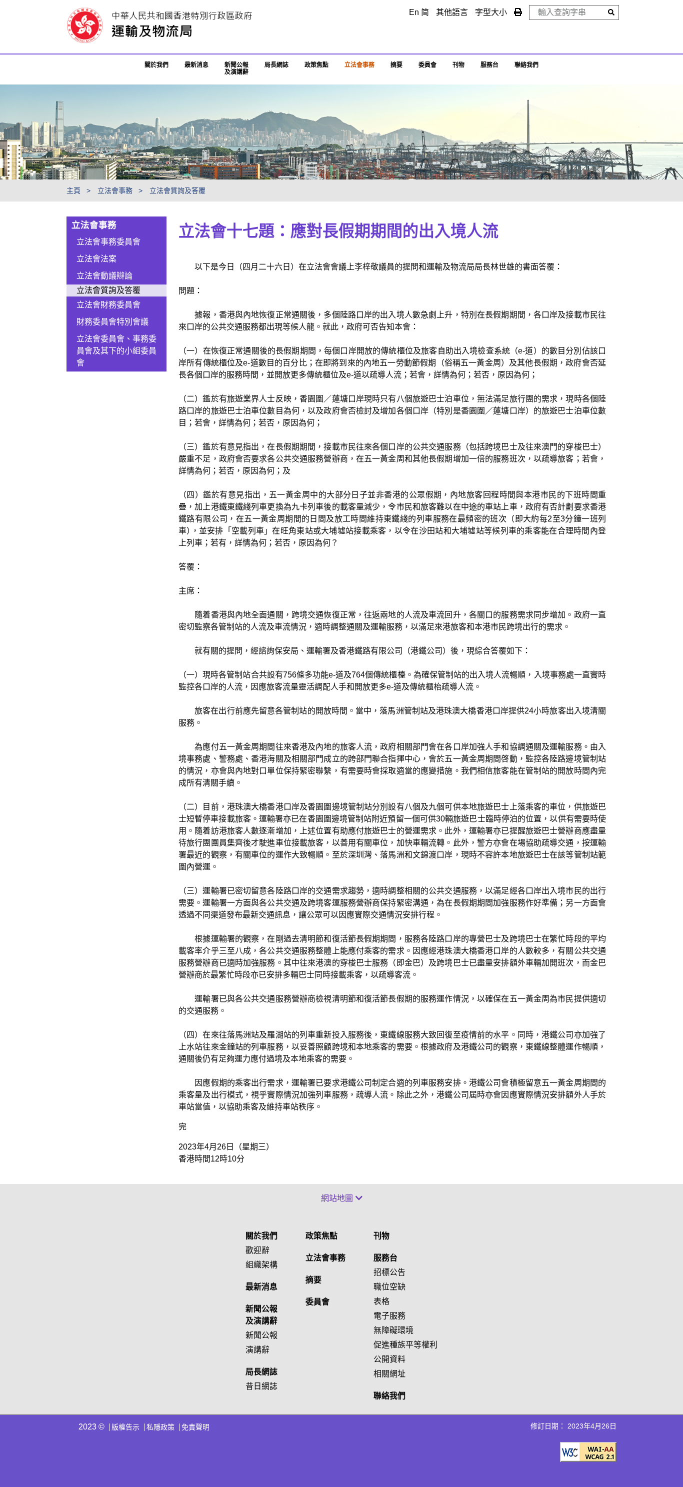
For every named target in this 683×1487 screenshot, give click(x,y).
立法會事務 (359, 65)
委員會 (427, 65)
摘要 (396, 65)
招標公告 (390, 1272)
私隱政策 (160, 1427)
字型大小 (491, 12)
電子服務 (390, 1316)
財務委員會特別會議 (112, 322)
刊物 (458, 65)
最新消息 (196, 65)
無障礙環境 (394, 1330)
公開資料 (390, 1359)
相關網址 (390, 1374)
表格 (382, 1301)
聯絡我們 (390, 1396)
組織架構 (262, 1264)
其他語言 (452, 12)
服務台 (489, 65)
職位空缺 (390, 1286)
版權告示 (126, 1427)
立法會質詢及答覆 (179, 190)
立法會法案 (96, 258)
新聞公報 (262, 1335)
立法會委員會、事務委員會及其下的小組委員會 (116, 350)
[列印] (518, 12)
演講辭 (258, 1350)
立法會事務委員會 (108, 242)
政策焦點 (316, 65)
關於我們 (156, 65)
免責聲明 (196, 1427)
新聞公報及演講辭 (236, 69)
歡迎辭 (258, 1250)
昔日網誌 (262, 1386)
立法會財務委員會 (108, 304)
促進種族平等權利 (406, 1344)
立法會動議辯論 (104, 276)
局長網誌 (262, 1372)
